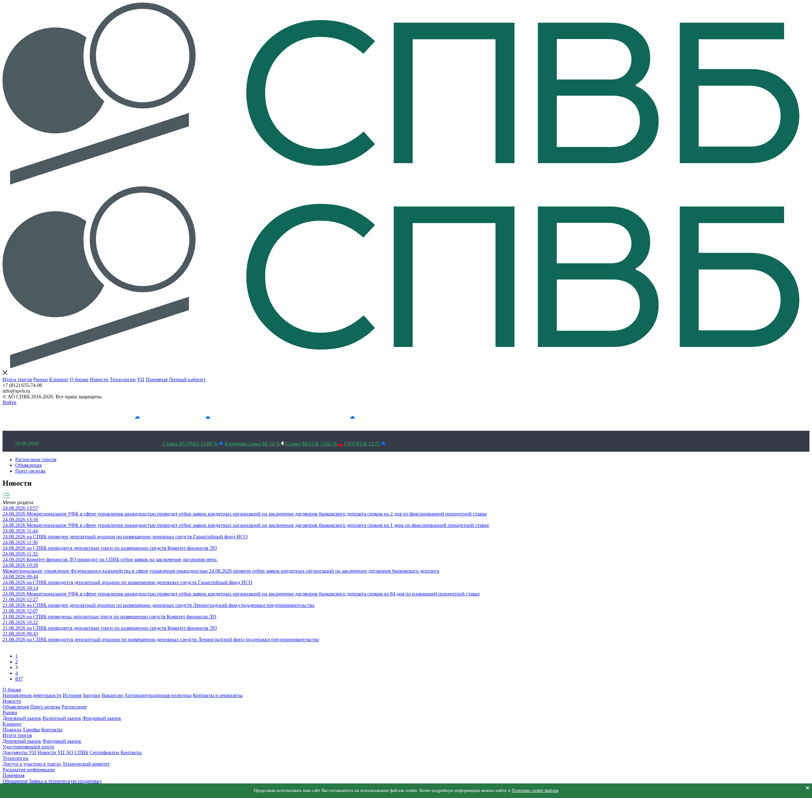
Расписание (74, 706)
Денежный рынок (22, 718)
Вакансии (112, 695)
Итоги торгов (17, 379)
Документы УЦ (19, 752)
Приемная (156, 379)
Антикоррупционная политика (158, 695)
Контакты (51, 729)
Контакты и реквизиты (218, 695)
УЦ (140, 379)
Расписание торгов (35, 459)
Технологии (123, 379)
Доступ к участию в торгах (32, 764)
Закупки (91, 695)
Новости (99, 379)
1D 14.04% (122, 418)
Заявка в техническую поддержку (65, 781)
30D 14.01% (336, 418)
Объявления (28, 465)
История (72, 695)
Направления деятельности (32, 695)
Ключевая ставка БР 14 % (253, 443)
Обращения (15, 781)
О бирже (79, 379)
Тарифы (31, 729)
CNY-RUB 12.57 (362, 443)
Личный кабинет (187, 379)
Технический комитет (86, 764)
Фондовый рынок (101, 718)
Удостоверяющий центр (28, 746)
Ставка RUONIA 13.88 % (191, 443)
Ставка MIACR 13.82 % (311, 443)
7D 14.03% (193, 418)
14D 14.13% (265, 418)
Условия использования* (421, 418)
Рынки (40, 379)
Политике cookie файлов (535, 790)
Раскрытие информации (29, 769)
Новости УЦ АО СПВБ (62, 752)
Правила (12, 729)
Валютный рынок (62, 718)
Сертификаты (104, 752)
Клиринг (59, 379)
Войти (9, 402)
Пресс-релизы (30, 471)
